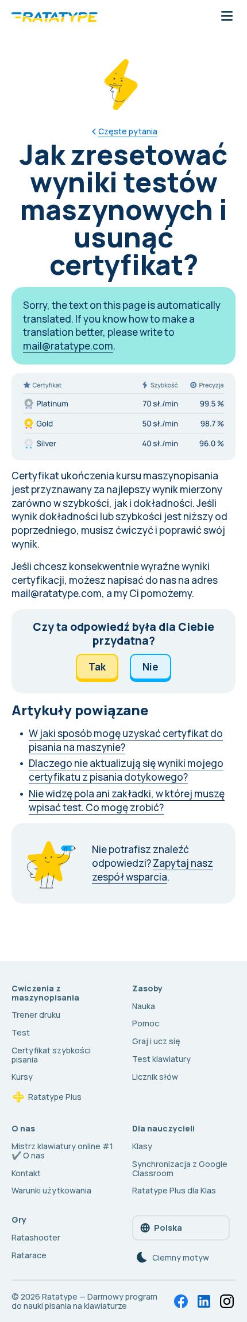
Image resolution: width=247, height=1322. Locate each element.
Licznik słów (155, 1076)
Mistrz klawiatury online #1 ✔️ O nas (62, 1151)
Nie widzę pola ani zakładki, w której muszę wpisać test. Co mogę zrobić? (127, 800)
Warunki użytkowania (51, 1190)
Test (20, 1032)
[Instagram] (227, 1301)
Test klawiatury (161, 1058)
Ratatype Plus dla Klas (174, 1190)
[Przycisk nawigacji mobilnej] (227, 16)
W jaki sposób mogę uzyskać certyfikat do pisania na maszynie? (126, 740)
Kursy (22, 1076)
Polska (168, 1227)
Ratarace (29, 1255)
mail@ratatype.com (68, 345)
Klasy (142, 1146)
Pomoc (145, 1023)
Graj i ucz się (156, 1041)
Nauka (143, 1006)
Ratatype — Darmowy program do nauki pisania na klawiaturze (84, 1301)
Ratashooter (35, 1237)
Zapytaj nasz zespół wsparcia (152, 869)
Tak (97, 666)
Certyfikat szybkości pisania (51, 1055)
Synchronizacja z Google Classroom (179, 1168)
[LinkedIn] (204, 1301)
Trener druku (35, 1014)
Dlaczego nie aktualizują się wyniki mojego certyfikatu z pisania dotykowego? (126, 770)
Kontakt (26, 1173)
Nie (150, 666)
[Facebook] (181, 1301)
